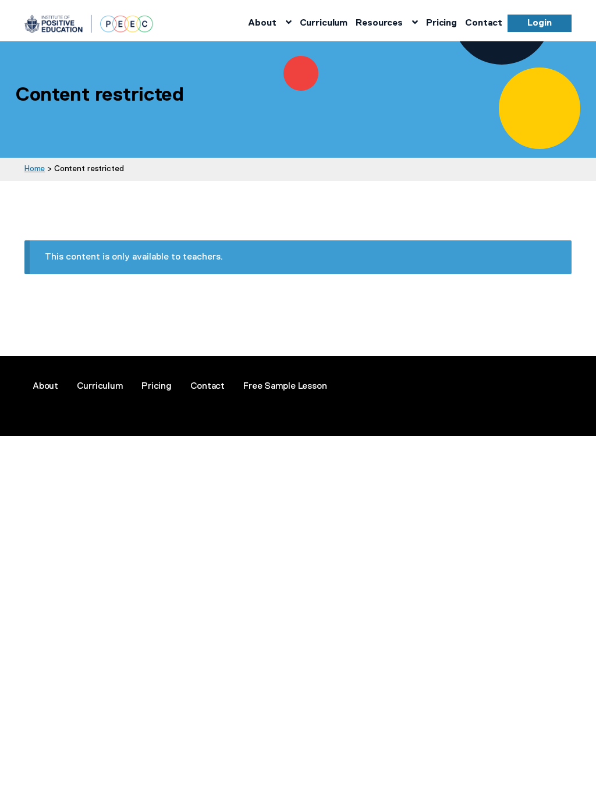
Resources (379, 22)
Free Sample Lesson (285, 386)
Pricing (441, 22)
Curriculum (324, 22)
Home (34, 168)
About (262, 22)
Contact (483, 22)
